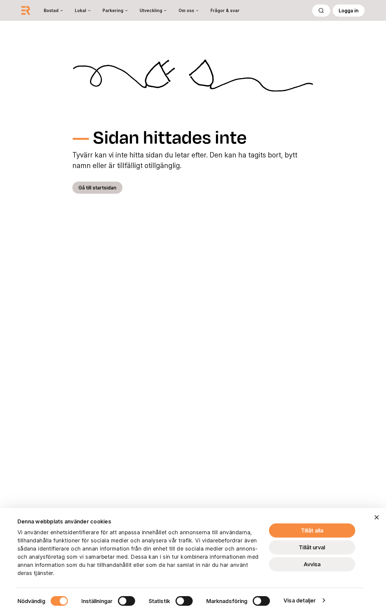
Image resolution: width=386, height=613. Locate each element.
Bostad (51, 10)
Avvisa (312, 564)
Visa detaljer (299, 600)
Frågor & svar (224, 10)
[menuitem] (53, 10)
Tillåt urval (312, 547)
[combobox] (321, 11)
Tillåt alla (312, 530)
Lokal (80, 10)
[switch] (126, 601)
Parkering (113, 10)
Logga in (349, 11)
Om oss (186, 10)
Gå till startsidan (97, 188)
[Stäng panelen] (377, 517)
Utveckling (151, 10)
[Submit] (321, 11)
